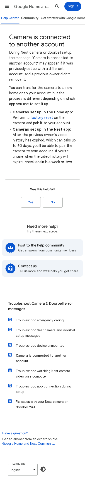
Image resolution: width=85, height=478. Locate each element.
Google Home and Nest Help (32, 6)
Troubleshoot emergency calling (40, 320)
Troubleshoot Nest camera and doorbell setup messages (45, 333)
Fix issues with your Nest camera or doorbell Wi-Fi (42, 404)
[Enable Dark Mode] (43, 469)
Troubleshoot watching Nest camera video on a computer (43, 373)
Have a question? (15, 433)
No (53, 202)
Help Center (10, 18)
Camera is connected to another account (41, 358)
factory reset (41, 117)
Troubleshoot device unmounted (40, 346)
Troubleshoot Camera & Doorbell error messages (40, 306)
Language (18, 463)
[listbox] (23, 470)
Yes (30, 202)
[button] (7, 6)
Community (30, 18)
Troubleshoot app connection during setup (43, 389)
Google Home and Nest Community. (28, 444)
